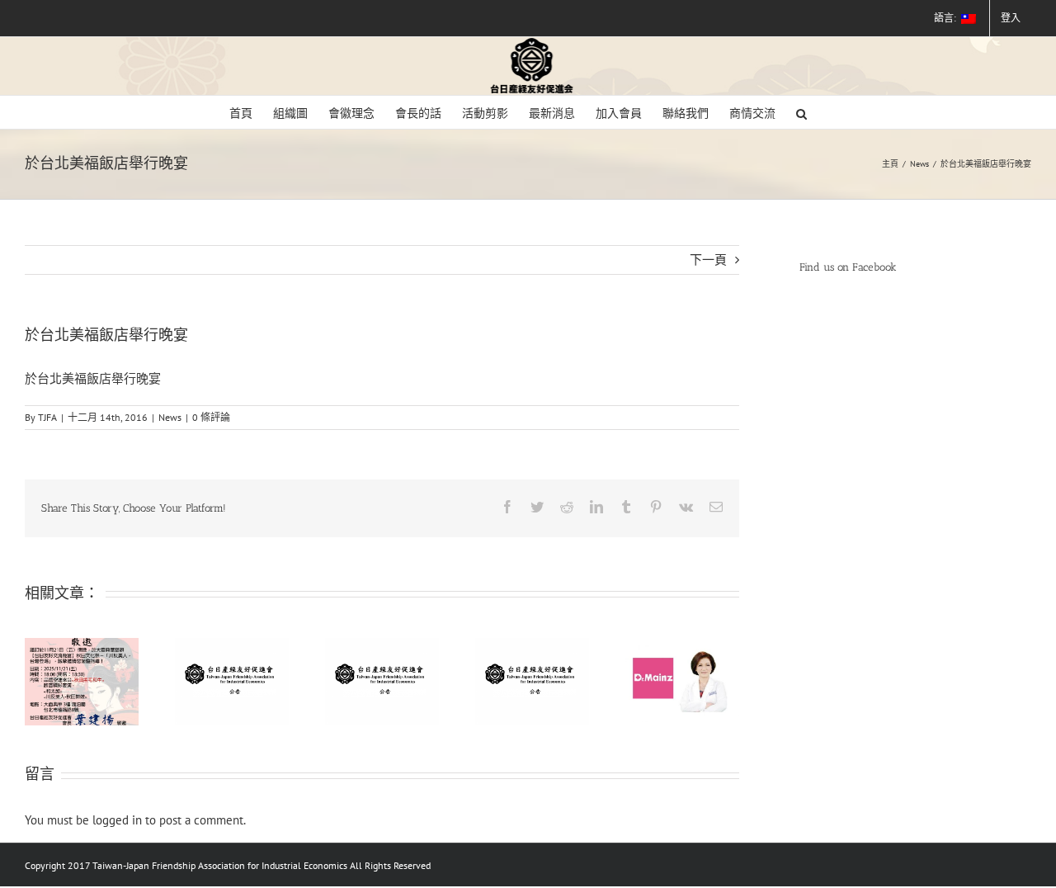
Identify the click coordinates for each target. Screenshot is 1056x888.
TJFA (47, 417)
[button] (801, 112)
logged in (117, 820)
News (170, 417)
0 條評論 (211, 417)
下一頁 (708, 259)
